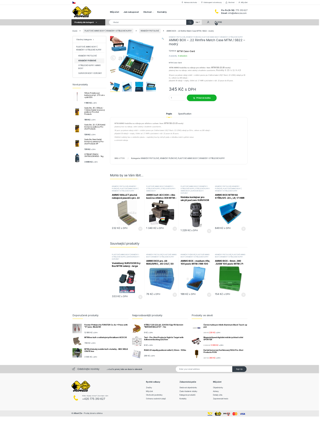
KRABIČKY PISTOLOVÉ (150, 31)
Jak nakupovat (131, 12)
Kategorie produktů (187, 395)
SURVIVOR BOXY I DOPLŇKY (90, 73)
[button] (163, 38)
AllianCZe (78, 413)
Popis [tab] (169, 114)
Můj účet (244, 2)
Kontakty (162, 12)
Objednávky (218, 387)
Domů (74, 31)
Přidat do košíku (203, 98)
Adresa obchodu (190, 2)
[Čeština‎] (74, 2)
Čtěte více (140, 229)
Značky (149, 387)
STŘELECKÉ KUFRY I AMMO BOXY (89, 66)
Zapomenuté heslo (220, 399)
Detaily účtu (217, 395)
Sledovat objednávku (188, 387)
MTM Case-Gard (186, 51)
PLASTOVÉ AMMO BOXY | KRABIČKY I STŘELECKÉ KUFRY (108, 31)
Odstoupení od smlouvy (213, 2)
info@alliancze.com (233, 13)
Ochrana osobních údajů (156, 399)
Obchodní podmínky (154, 395)
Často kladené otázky (188, 391)
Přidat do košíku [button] (208, 231)
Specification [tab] (184, 114)
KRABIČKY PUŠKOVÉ (193, 37)
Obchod (231, 2)
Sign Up (239, 369)
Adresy (216, 391)
